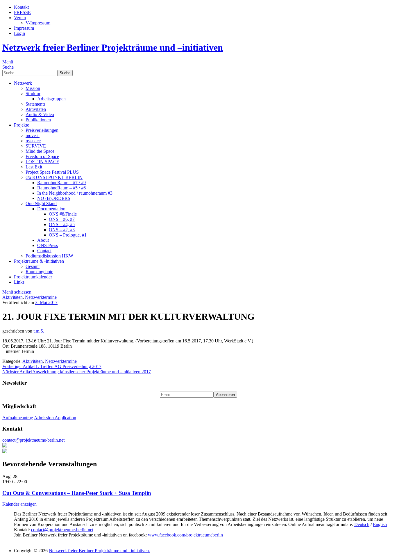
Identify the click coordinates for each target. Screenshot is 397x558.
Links (19, 282)
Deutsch (361, 524)
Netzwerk (23, 83)
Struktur (33, 93)
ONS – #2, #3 (62, 229)
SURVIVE (36, 145)
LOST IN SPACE (42, 161)
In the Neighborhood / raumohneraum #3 (74, 193)
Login (19, 33)
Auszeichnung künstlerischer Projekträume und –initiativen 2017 (76, 371)
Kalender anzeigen (19, 504)
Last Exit (34, 166)
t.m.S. (38, 330)
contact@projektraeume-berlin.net (33, 440)
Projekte (21, 124)
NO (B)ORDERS (53, 198)
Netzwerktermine (41, 297)
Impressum (24, 28)
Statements (35, 104)
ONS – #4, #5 (62, 224)
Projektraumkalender (33, 276)
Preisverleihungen (42, 130)
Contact (44, 250)
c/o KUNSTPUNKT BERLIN (54, 177)
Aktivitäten (36, 109)
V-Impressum (38, 22)
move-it (33, 135)
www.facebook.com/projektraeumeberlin (185, 534)
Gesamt (33, 266)
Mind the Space (40, 151)
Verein (20, 17)
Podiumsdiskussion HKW (49, 255)
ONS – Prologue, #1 (68, 234)
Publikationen (38, 119)
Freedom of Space (42, 156)
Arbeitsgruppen (51, 98)
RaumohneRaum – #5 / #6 (61, 187)
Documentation (51, 208)
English (380, 524)
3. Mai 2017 (46, 302)
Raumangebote (39, 271)
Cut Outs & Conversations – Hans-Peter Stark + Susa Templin (76, 493)
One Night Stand (41, 203)
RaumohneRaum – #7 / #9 (61, 182)
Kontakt (21, 7)
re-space (33, 140)
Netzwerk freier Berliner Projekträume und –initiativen (112, 47)
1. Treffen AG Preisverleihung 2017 (51, 366)
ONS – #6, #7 (62, 219)
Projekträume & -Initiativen (39, 261)
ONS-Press (47, 245)
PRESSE (22, 12)
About (43, 240)
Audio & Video (40, 114)
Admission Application (55, 417)
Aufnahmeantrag (17, 417)
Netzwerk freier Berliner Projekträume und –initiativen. (99, 550)
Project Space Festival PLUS (52, 172)
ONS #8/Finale (63, 214)
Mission (33, 88)
